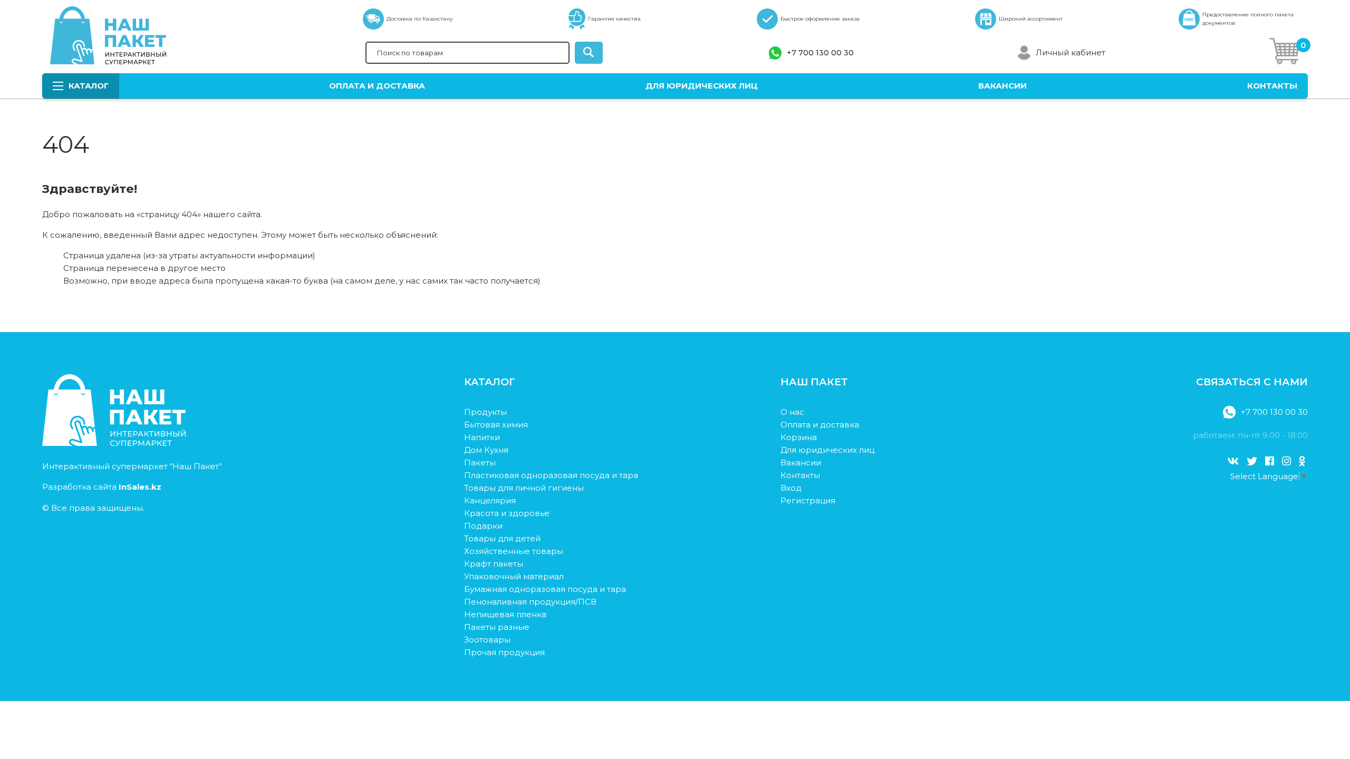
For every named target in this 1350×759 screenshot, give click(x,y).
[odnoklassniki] (1302, 461)
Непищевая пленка (505, 614)
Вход (791, 488)
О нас (792, 412)
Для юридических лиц (701, 86)
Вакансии (1002, 86)
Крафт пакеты (493, 564)
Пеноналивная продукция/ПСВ (530, 602)
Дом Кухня (486, 450)
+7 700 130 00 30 (820, 52)
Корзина (798, 437)
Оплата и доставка (377, 86)
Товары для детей (502, 538)
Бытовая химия (496, 425)
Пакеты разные (496, 627)
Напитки (482, 437)
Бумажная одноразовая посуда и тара (545, 589)
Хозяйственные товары (513, 551)
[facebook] (1269, 461)
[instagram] (1286, 461)
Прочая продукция (504, 652)
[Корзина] (1284, 53)
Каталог (89, 86)
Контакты (1272, 86)
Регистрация (807, 500)
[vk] (1233, 461)
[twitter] (1252, 461)
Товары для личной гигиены (524, 488)
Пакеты (480, 463)
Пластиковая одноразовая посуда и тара (551, 475)
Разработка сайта (101, 487)
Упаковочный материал (514, 576)
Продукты (485, 412)
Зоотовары (487, 640)
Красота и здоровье (506, 513)
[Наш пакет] (114, 443)
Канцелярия (490, 500)
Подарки (483, 526)
